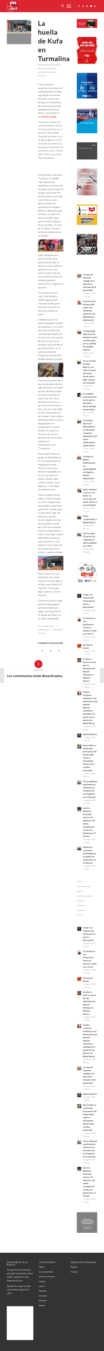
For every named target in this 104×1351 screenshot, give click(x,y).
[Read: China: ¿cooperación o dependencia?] (79, 517)
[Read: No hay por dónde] (79, 646)
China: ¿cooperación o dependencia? (90, 519)
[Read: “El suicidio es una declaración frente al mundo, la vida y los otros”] (79, 619)
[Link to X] (83, 6)
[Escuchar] (87, 27)
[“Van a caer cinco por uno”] (102, 675)
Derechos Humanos (47, 68)
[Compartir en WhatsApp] (59, 650)
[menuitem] (61, 6)
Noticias (52, 72)
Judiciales (42, 72)
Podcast (42, 1281)
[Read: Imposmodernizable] (79, 735)
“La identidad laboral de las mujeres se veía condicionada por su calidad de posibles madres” (90, 340)
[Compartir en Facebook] (42, 650)
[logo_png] (13, 6)
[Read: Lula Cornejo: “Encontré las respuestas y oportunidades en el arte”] (79, 534)
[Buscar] (61, 6)
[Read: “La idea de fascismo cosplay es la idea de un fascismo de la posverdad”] (79, 275)
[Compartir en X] (50, 650)
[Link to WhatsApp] (95, 6)
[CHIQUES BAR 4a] (19, 32)
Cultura (80, 891)
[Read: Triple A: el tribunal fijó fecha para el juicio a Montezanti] (79, 595)
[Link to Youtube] (91, 6)
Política (42, 76)
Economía (81, 905)
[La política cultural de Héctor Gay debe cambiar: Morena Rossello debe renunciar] (2, 675)
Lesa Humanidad (84, 886)
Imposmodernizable (92, 734)
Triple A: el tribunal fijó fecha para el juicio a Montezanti (89, 601)
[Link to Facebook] (79, 6)
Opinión (42, 1305)
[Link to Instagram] (87, 6)
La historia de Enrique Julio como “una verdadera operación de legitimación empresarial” (89, 310)
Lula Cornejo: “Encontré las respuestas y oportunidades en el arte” (90, 539)
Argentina (43, 65)
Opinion (80, 915)
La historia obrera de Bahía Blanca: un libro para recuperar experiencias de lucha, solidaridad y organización (90, 433)
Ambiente (81, 900)
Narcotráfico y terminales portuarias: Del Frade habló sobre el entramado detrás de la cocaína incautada (90, 758)
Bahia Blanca (55, 65)
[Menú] (67, 6)
